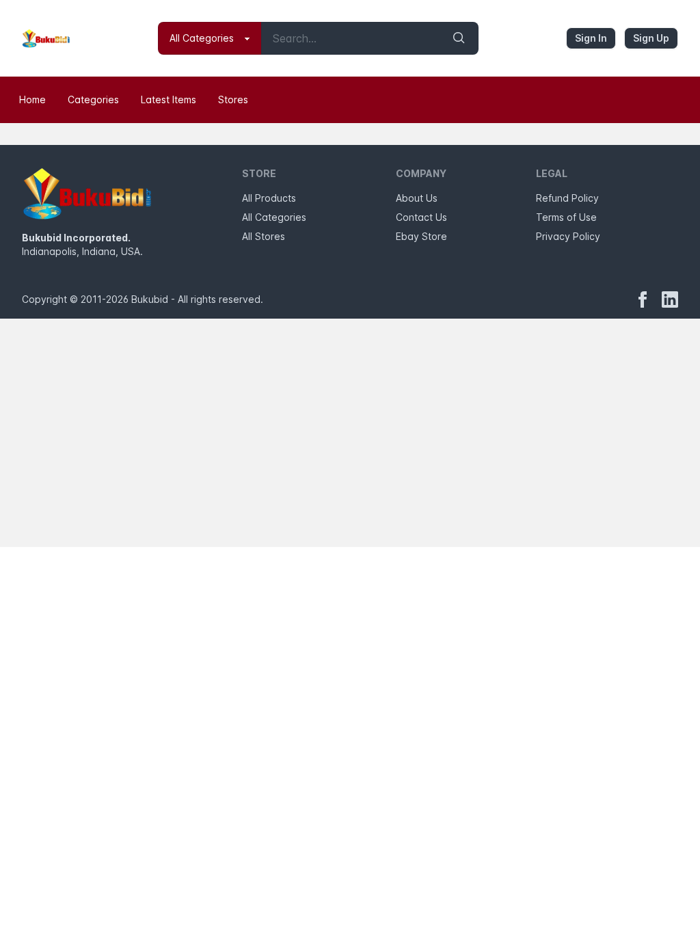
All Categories (274, 217)
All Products (269, 198)
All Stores (263, 236)
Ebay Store (421, 236)
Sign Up (651, 38)
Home (32, 99)
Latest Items (168, 99)
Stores (233, 99)
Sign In (591, 38)
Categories (93, 99)
